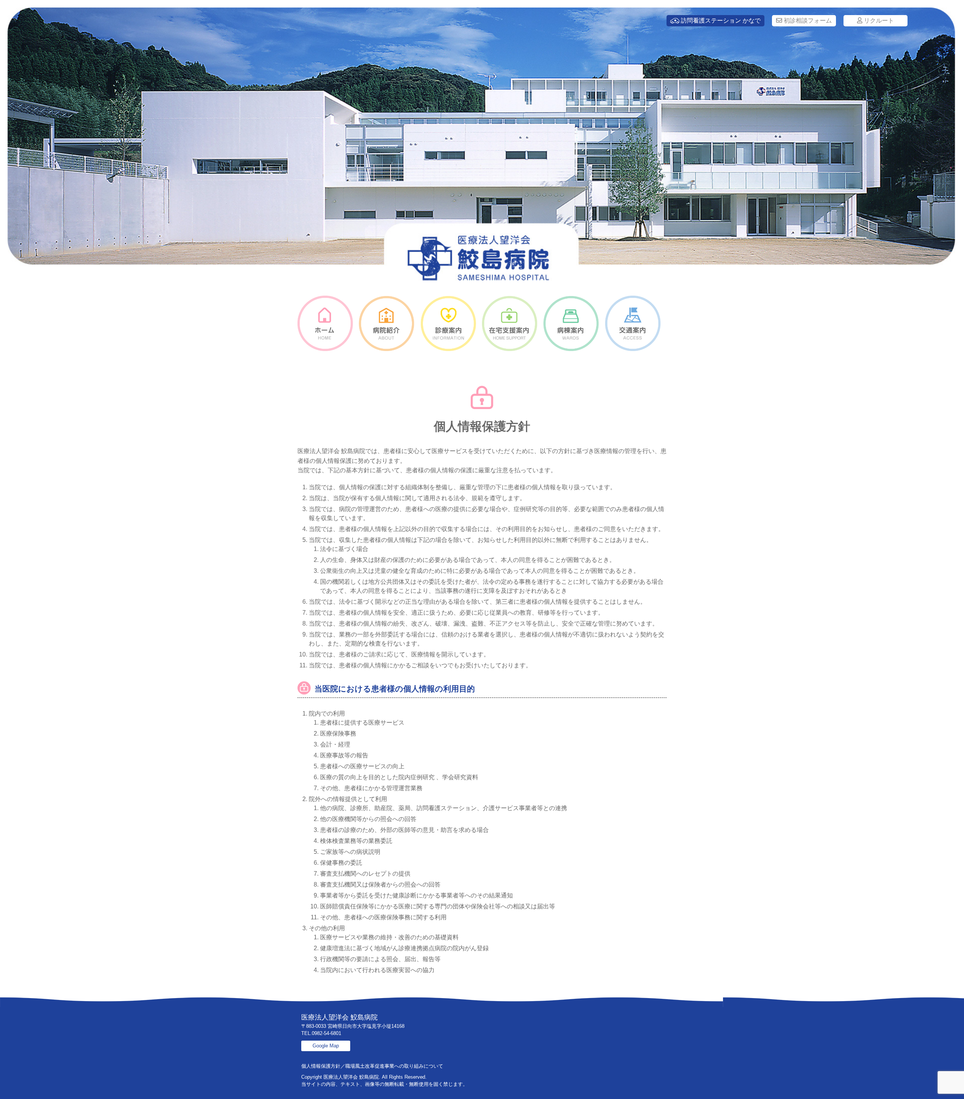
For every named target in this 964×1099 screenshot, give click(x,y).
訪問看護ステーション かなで (720, 20)
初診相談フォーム (807, 20)
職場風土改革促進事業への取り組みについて (394, 1066)
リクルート (878, 20)
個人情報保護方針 (320, 1066)
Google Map (326, 1046)
